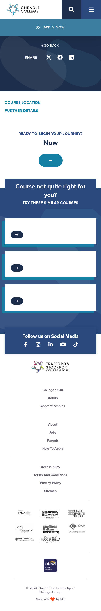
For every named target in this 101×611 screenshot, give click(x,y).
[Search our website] (71, 9)
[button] (49, 57)
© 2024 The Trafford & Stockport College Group (50, 590)
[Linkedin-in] (50, 344)
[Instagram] (38, 344)
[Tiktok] (75, 344)
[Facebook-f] (25, 344)
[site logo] (50, 367)
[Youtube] (63, 344)
